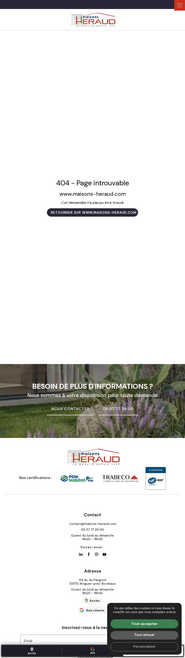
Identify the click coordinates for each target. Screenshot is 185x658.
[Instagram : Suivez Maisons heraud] (96, 554)
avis (92, 652)
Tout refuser (144, 635)
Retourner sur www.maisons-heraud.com (93, 212)
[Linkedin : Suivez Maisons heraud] (81, 554)
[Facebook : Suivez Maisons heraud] (89, 554)
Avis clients (95, 610)
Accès (32, 651)
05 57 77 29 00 (92, 530)
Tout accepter (144, 623)
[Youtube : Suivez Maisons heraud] (104, 554)
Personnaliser (144, 647)
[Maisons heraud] (92, 19)
